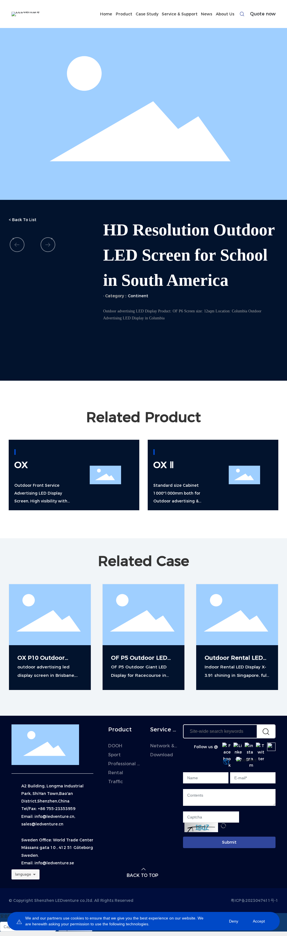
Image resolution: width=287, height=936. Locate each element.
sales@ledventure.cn (42, 824)
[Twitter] (260, 747)
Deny (233, 921)
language (23, 874)
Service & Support (180, 14)
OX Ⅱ (163, 464)
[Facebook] (226, 747)
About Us (225, 14)
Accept (259, 921)
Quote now (263, 14)
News (206, 14)
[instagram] (249, 747)
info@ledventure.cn (54, 816)
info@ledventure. (52, 862)
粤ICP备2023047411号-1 (254, 900)
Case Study (147, 14)
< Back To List (22, 219)
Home (106, 14)
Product (124, 14)
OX (21, 464)
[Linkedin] (237, 747)
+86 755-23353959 (56, 808)
